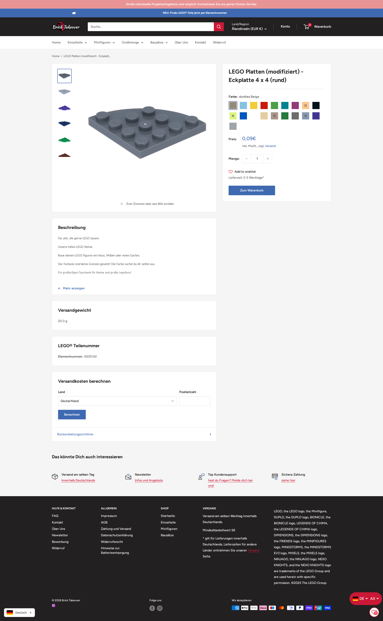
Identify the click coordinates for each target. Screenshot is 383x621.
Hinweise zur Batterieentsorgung (115, 550)
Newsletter (60, 535)
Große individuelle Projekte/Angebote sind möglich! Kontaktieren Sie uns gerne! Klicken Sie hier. (191, 4)
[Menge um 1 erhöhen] (268, 159)
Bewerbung (60, 542)
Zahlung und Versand (116, 529)
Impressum (109, 516)
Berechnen (72, 414)
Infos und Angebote (149, 480)
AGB (104, 522)
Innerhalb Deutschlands (78, 480)
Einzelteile (75, 42)
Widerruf (219, 42)
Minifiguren (102, 42)
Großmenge (130, 42)
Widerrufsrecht (112, 542)
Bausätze (156, 42)
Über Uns (181, 42)
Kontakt (200, 42)
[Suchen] (219, 26)
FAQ (55, 516)
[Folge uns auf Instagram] (160, 608)
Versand (270, 146)
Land (61, 392)
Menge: (234, 159)
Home (56, 42)
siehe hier (288, 480)
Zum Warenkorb (251, 190)
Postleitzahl (187, 392)
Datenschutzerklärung (117, 535)
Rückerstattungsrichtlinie (75, 434)
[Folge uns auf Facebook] (152, 608)
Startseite (168, 516)
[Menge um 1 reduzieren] (246, 159)
